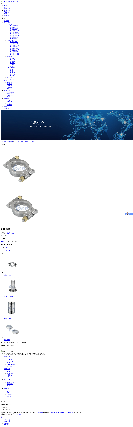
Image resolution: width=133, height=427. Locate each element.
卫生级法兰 (14, 46)
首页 (2, 142)
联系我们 (6, 15)
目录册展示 (10, 85)
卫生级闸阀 (14, 32)
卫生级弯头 (14, 42)
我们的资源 (7, 8)
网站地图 (18, 414)
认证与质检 (10, 93)
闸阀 (12, 69)
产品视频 (9, 87)
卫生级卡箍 (14, 51)
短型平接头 (9, 250)
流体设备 (9, 56)
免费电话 (7, 423)
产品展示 (7, 421)
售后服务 (9, 97)
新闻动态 (6, 13)
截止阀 (13, 72)
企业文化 (9, 101)
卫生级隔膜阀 (15, 29)
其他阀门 (14, 38)
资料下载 (9, 88)
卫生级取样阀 (15, 37)
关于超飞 (9, 100)
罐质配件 (14, 66)
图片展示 (9, 84)
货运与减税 (10, 95)
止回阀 (13, 74)
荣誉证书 (9, 82)
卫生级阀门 (10, 24)
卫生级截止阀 (15, 34)
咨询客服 (7, 425)
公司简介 (9, 103)
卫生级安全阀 (15, 35)
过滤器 (13, 58)
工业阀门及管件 (11, 67)
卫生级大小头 (15, 50)
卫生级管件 (4, 241)
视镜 (12, 64)
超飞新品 (9, 77)
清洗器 (13, 63)
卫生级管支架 (15, 45)
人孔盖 (13, 59)
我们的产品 (7, 7)
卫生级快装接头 (15, 53)
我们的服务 (7, 10)
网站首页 (6, 5)
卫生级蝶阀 (14, 25)
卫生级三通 (14, 43)
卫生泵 (13, 61)
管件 (12, 76)
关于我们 (6, 12)
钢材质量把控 (10, 92)
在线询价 (3, 18)
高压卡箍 (31, 142)
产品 (12, 79)
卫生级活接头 (15, 55)
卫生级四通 (14, 48)
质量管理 (9, 105)
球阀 (12, 71)
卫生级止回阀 (15, 30)
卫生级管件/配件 (11, 40)
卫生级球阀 (14, 27)
